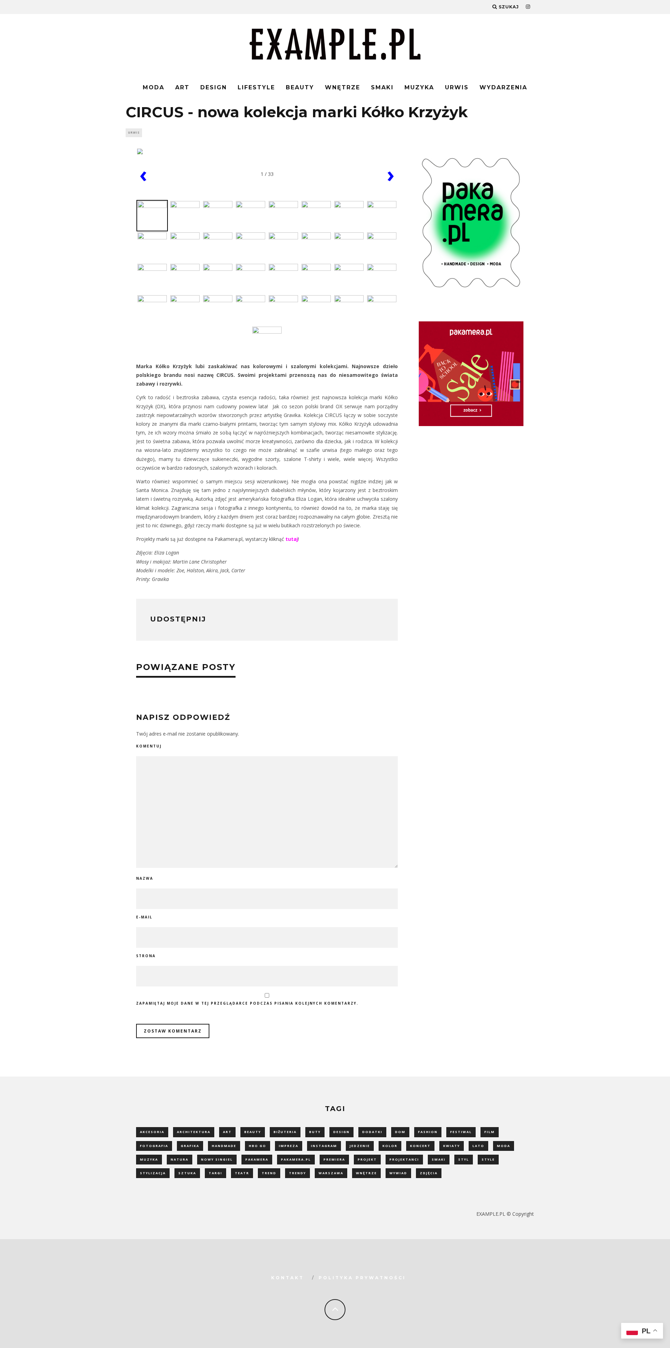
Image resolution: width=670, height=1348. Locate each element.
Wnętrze (342, 87)
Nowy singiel (217, 1159)
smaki (439, 1159)
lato (478, 1146)
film (489, 1132)
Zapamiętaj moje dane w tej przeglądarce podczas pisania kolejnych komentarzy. (247, 1003)
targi (215, 1173)
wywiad (398, 1173)
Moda (153, 87)
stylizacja (153, 1173)
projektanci (404, 1159)
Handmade (224, 1146)
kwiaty (451, 1146)
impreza (288, 1146)
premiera (334, 1159)
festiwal (461, 1132)
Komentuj (149, 746)
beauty (252, 1132)
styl (463, 1159)
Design (213, 87)
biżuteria (285, 1132)
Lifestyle (256, 87)
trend (269, 1173)
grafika (190, 1146)
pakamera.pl (296, 1159)
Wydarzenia (503, 87)
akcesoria (152, 1132)
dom (400, 1132)
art (227, 1132)
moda (503, 1146)
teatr (242, 1173)
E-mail (144, 917)
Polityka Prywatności (362, 1277)
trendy (297, 1173)
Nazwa (144, 878)
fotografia (154, 1146)
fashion (428, 1132)
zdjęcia (429, 1173)
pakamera (256, 1159)
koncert (420, 1146)
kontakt (287, 1277)
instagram (324, 1146)
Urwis (457, 87)
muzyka (149, 1159)
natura (179, 1159)
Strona (146, 955)
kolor (389, 1146)
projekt (367, 1159)
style (488, 1159)
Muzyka (419, 87)
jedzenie (360, 1146)
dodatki (372, 1132)
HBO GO (257, 1146)
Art (182, 87)
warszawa (331, 1173)
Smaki (382, 87)
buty (315, 1132)
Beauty (300, 87)
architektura (193, 1132)
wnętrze (366, 1173)
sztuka (187, 1173)
